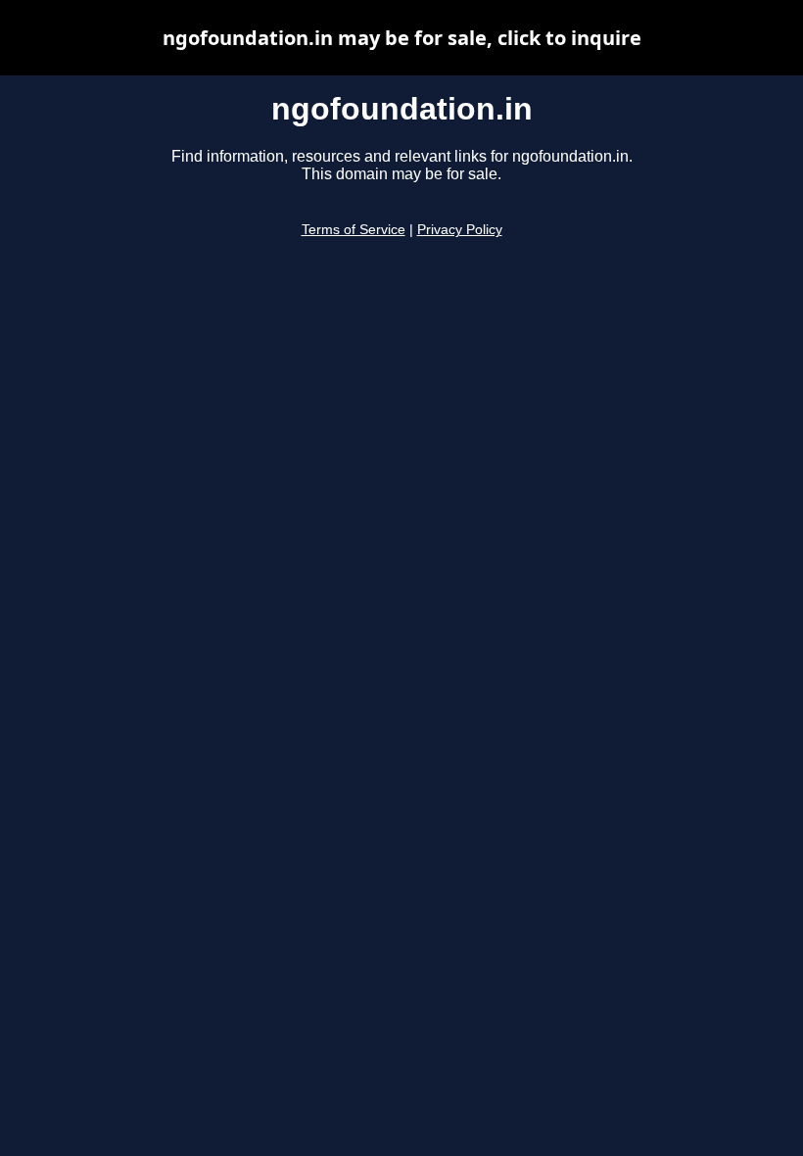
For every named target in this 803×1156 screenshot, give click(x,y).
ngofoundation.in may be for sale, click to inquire (402, 37)
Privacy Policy (459, 229)
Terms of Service (353, 229)
